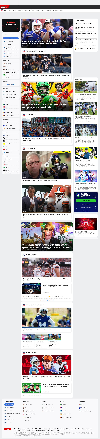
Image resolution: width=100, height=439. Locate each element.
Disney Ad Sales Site (39, 430)
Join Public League (86, 204)
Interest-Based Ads (71, 428)
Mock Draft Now (86, 210)
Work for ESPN (50, 430)
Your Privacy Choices (19, 430)
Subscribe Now (11, 38)
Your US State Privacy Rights (39, 428)
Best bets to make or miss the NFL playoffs (32, 395)
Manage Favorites (11, 84)
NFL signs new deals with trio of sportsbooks (85, 31)
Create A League (86, 200)
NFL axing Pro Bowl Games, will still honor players (84, 24)
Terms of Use (17, 428)
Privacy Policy (26, 428)
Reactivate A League (86, 207)
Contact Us (30, 430)
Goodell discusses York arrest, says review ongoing (84, 28)
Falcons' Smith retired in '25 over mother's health (84, 42)
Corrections (59, 430)
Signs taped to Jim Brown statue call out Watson (85, 45)
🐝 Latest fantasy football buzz (56, 296)
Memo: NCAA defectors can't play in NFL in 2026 (84, 36)
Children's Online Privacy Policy (57, 428)
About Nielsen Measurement (85, 428)
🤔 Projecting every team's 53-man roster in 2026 (85, 49)
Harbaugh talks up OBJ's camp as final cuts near (86, 39)
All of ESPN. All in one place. (81, 231)
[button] (95, 7)
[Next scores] (98, 2)
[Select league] (5, 2)
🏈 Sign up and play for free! (46, 300)
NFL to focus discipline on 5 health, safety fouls (85, 33)
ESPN (4, 7)
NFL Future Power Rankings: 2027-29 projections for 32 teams (83, 161)
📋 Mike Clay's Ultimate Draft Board (31, 296)
